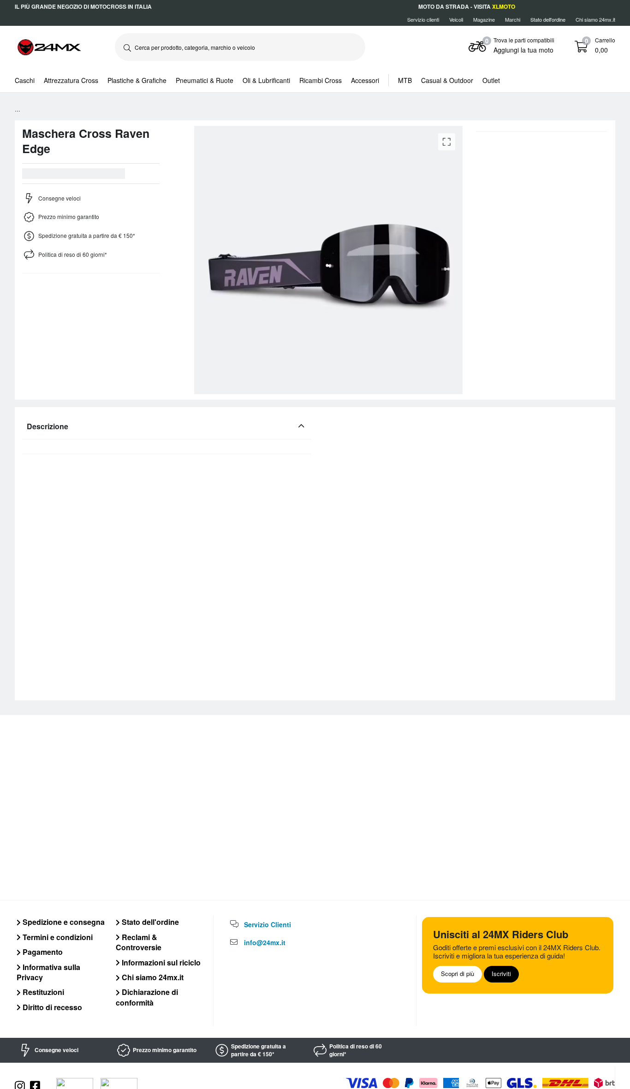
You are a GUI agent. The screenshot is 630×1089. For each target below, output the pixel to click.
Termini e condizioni (57, 937)
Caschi (25, 80)
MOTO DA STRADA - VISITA (466, 6)
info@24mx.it (264, 942)
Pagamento (42, 952)
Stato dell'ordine (149, 922)
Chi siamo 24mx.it (595, 19)
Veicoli (456, 19)
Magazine (484, 19)
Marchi (512, 19)
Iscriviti (501, 973)
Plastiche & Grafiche (136, 80)
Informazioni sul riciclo (160, 962)
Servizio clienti (423, 19)
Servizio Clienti (267, 924)
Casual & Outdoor (447, 80)
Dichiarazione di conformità (147, 997)
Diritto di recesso (51, 1007)
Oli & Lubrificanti (266, 80)
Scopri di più (457, 973)
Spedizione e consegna (63, 922)
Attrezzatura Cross (71, 80)
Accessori (365, 80)
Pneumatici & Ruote (204, 80)
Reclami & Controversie (138, 942)
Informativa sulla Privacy (48, 972)
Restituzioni (42, 992)
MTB (405, 80)
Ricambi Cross (320, 80)
